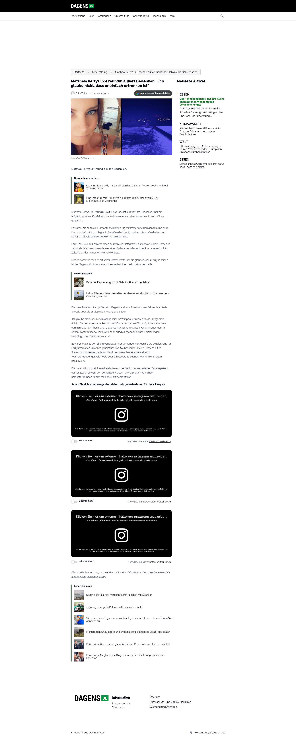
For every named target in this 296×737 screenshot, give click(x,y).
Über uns (155, 697)
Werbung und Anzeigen (163, 706)
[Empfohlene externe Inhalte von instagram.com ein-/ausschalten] (74, 441)
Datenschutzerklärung (160, 441)
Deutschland (78, 15)
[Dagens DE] (148, 5)
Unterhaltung (121, 15)
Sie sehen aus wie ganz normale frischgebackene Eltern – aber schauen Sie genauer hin (129, 620)
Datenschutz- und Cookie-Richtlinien (170, 701)
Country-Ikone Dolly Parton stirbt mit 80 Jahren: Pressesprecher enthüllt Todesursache (127, 187)
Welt (91, 15)
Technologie (159, 15)
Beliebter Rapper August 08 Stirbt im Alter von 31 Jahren (118, 282)
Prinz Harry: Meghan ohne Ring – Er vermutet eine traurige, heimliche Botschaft (125, 656)
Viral (172, 15)
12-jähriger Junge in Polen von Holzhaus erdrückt (114, 607)
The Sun (82, 244)
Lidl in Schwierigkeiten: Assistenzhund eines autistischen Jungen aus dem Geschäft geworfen (127, 295)
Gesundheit (104, 15)
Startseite (79, 72)
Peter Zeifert (82, 93)
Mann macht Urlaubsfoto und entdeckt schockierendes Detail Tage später (128, 631)
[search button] (222, 16)
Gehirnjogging (141, 15)
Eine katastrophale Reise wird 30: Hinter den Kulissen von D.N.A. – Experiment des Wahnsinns (123, 199)
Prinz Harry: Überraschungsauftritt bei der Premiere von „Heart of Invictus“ (128, 644)
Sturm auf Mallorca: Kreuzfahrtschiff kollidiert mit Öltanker (119, 594)
